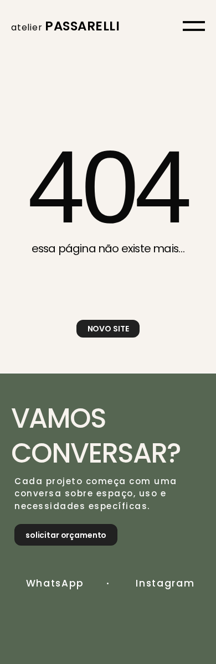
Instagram (165, 583)
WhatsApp (55, 583)
